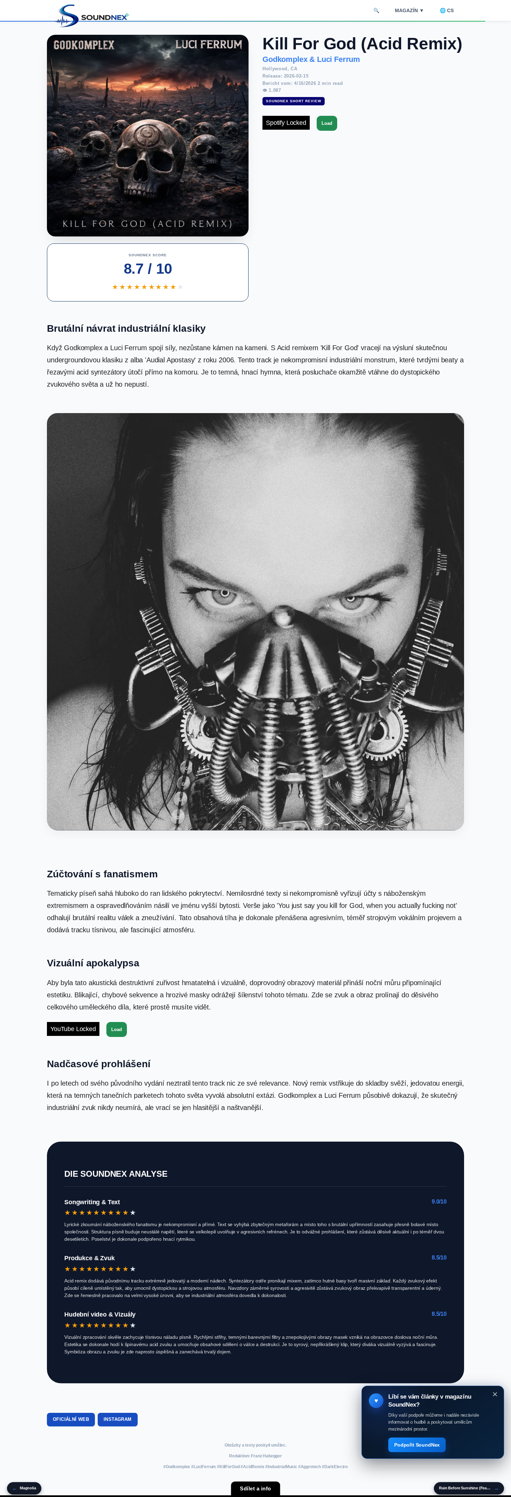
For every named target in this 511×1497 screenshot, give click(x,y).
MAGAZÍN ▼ (409, 10)
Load (327, 123)
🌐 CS (447, 10)
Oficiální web (71, 1419)
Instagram (118, 1419)
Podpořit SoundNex (417, 1445)
